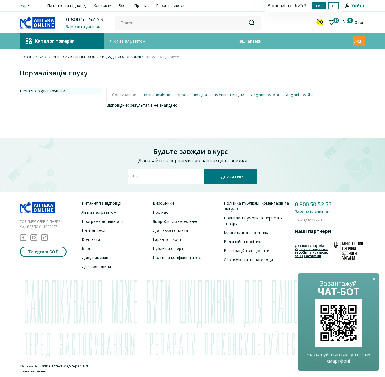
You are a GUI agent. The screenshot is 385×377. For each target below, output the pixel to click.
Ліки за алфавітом (127, 41)
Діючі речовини (96, 266)
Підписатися (230, 176)
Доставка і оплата (170, 230)
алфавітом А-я (265, 94)
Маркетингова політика (246, 232)
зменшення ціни (229, 94)
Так (319, 5)
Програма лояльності (102, 221)
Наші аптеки (249, 41)
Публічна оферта (169, 248)
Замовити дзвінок (312, 211)
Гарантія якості (171, 5)
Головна (27, 56)
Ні (334, 5)
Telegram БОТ (43, 251)
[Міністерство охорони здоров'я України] (348, 251)
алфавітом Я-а (300, 94)
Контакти (102, 5)
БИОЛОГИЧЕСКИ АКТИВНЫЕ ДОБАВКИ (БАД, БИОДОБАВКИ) (90, 56)
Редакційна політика (243, 241)
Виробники (163, 203)
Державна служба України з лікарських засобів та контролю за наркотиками (311, 251)
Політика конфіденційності (178, 257)
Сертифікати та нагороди (248, 259)
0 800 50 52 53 (84, 19)
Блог (122, 5)
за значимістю (156, 94)
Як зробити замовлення (175, 221)
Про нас (141, 5)
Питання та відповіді (67, 5)
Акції (359, 41)
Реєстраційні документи (246, 250)
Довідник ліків (95, 257)
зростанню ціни (192, 94)
